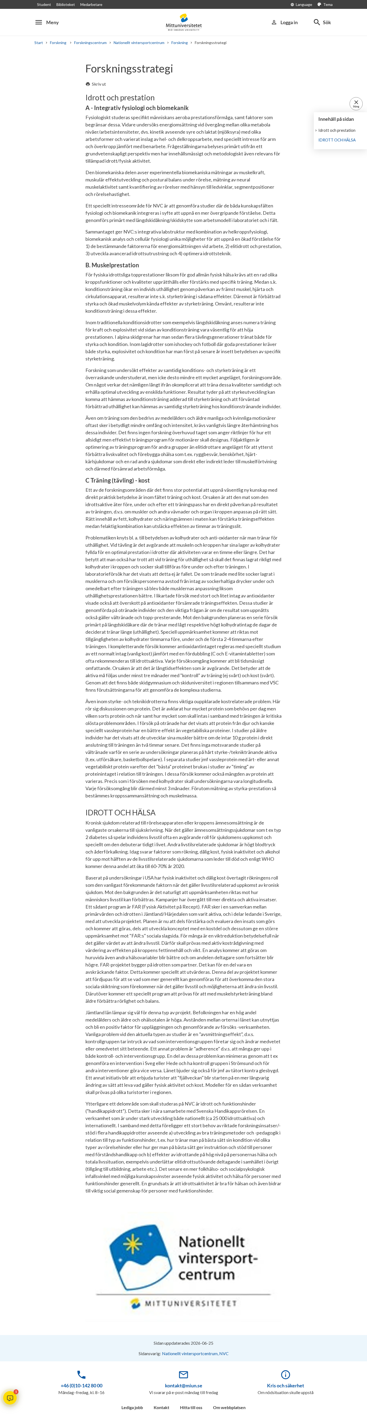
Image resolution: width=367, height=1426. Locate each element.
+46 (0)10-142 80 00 (81, 1385)
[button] (10, 1398)
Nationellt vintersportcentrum (139, 42)
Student (44, 4)
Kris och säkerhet (285, 1385)
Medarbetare (91, 4)
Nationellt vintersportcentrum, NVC (195, 1353)
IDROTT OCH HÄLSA (337, 140)
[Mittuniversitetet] (183, 22)
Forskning (58, 42)
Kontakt (161, 1407)
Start (38, 42)
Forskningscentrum (90, 42)
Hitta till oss (191, 1407)
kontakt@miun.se (183, 1385)
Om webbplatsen (229, 1407)
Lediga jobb (132, 1407)
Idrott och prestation (336, 130)
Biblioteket (65, 4)
